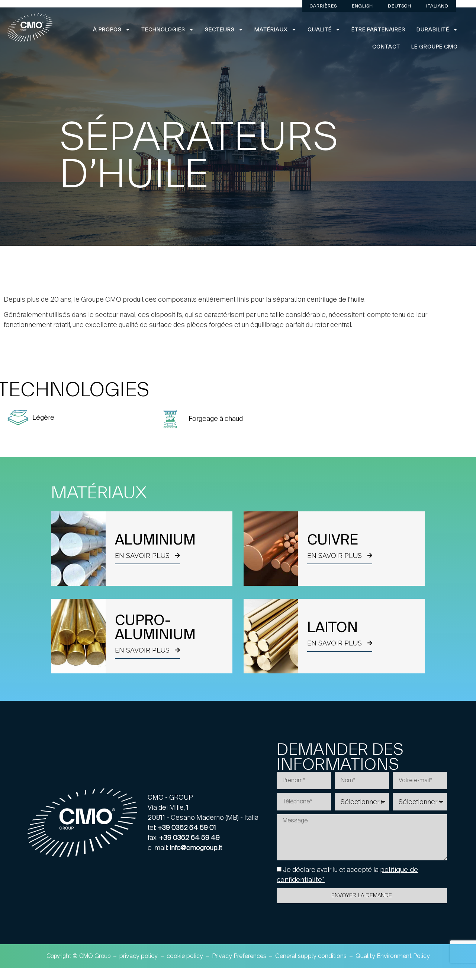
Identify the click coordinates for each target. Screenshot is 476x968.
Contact (386, 46)
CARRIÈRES (323, 6)
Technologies (163, 29)
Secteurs (220, 29)
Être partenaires (378, 29)
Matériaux (271, 29)
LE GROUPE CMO (434, 46)
